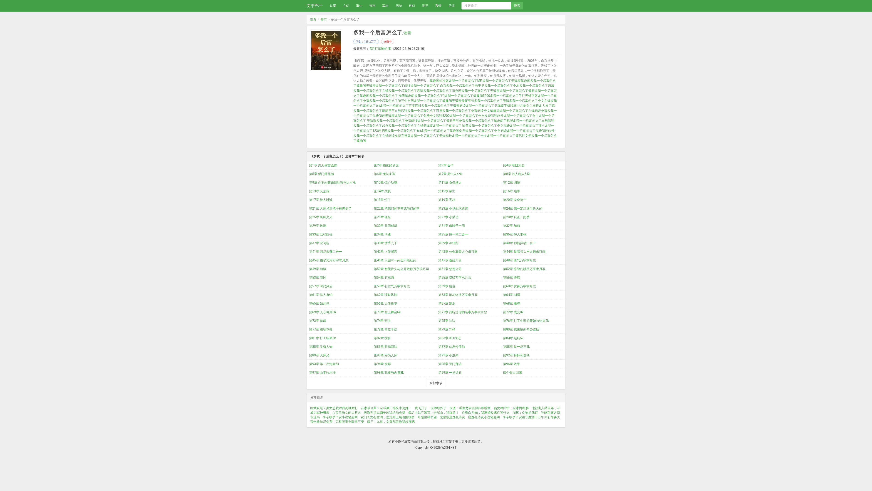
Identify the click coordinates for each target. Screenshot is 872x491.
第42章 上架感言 (385, 251)
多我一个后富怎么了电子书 (465, 86)
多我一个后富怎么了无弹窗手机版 (489, 106)
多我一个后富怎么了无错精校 (431, 136)
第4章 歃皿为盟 (514, 165)
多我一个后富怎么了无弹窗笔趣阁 (506, 81)
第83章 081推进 (449, 338)
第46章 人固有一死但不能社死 (395, 260)
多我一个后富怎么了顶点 (527, 126)
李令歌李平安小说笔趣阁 (340, 417)
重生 (359, 6)
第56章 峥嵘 (511, 277)
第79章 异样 (446, 329)
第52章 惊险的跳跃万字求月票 (524, 269)
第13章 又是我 (319, 191)
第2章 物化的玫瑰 (386, 165)
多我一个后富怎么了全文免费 (489, 126)
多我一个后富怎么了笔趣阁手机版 (489, 121)
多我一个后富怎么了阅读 (393, 86)
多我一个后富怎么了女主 (521, 116)
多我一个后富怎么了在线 (370, 91)
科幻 (412, 6)
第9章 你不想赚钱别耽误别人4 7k (332, 182)
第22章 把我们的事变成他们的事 (396, 208)
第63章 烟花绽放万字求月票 (458, 295)
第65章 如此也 (319, 303)
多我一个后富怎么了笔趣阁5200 (467, 96)
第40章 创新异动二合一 (519, 243)
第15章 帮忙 (446, 191)
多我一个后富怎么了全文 (469, 136)
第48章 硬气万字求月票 (519, 260)
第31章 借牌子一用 (451, 226)
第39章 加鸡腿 (448, 243)
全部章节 (436, 383)
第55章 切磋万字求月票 (454, 277)
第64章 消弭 (511, 295)
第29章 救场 (317, 226)
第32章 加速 (511, 226)
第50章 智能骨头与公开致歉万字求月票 (401, 269)
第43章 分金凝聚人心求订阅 (458, 251)
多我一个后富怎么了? (429, 96)
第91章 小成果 (448, 355)
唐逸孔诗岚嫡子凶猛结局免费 (384, 412)
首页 (333, 6)
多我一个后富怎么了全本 (501, 86)
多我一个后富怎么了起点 (370, 126)
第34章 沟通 (382, 234)
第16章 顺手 (511, 191)
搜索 (517, 6)
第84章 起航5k (513, 338)
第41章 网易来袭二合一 (325, 251)
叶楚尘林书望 (427, 417)
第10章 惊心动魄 (385, 182)
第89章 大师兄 (319, 355)
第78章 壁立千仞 (385, 329)
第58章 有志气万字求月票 (392, 286)
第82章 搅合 (382, 338)
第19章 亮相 (446, 200)
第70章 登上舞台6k (387, 312)
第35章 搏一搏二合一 (453, 234)
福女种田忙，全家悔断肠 (511, 408)
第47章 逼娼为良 (450, 260)
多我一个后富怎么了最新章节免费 (441, 121)
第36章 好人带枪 (514, 234)
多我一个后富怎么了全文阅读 (486, 131)
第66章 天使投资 (385, 303)
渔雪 (407, 33)
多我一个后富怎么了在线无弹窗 (410, 126)
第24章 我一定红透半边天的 (522, 208)
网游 (399, 6)
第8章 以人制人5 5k (516, 174)
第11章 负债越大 (450, 182)
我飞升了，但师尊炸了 (430, 408)
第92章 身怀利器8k (516, 355)
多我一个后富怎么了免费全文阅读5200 (422, 116)
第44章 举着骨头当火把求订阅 (524, 251)
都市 (372, 6)
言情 (438, 6)
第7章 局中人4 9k (450, 174)
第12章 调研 (511, 182)
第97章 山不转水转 (322, 372)
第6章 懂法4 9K (384, 174)
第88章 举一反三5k (516, 346)
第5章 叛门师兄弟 (321, 174)
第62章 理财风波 (385, 295)
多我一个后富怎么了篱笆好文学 (509, 136)
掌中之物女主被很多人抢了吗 (534, 106)
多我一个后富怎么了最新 (517, 91)
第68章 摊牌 (511, 303)
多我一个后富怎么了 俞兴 (428, 86)
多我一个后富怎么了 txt (404, 131)
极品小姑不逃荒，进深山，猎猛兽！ (433, 412)
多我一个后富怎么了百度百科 (400, 106)
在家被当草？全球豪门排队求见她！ (386, 408)
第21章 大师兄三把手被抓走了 (330, 208)
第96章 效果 (511, 364)
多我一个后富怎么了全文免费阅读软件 (477, 116)
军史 (385, 6)
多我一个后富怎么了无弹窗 (480, 91)
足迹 (451, 6)
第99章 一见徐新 (450, 372)
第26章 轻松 (382, 217)
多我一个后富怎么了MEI (466, 81)
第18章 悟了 (382, 200)
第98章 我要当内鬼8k (389, 372)
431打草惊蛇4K (380, 48)
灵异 (425, 6)
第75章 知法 (446, 321)
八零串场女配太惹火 (346, 412)
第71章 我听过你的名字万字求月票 (462, 312)
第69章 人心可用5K (322, 312)
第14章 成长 (382, 191)
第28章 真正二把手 (516, 217)
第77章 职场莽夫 (320, 329)
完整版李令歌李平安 (349, 421)
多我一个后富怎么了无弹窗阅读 (443, 106)
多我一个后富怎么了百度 (424, 111)
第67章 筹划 (446, 303)
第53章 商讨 (317, 277)
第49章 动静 (317, 269)
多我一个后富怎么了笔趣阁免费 (443, 131)
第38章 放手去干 (385, 243)
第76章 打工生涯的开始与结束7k (526, 321)
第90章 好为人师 (385, 355)
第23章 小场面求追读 (453, 208)
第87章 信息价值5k (451, 346)
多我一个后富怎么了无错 (491, 101)
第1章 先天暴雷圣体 (323, 165)
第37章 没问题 (319, 243)
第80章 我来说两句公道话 (521, 329)
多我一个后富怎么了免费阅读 (397, 121)
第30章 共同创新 (385, 226)
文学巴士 (315, 5)
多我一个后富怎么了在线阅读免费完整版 (382, 136)
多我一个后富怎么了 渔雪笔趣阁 (391, 96)
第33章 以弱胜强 (320, 234)
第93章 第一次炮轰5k (324, 364)
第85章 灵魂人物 (320, 346)
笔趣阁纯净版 (439, 81)
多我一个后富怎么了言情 (405, 91)
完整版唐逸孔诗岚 (452, 417)
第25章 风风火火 (320, 217)
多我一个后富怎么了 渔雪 (450, 126)
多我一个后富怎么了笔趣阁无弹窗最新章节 (444, 101)
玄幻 (346, 6)
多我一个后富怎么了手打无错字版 (514, 96)
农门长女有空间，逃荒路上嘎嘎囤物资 (388, 417)
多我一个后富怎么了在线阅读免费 (523, 111)
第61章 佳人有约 (320, 295)
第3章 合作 (445, 165)
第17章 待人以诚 (320, 200)
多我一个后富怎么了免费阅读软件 (531, 131)
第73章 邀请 (317, 321)
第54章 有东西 (384, 277)
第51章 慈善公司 (450, 269)
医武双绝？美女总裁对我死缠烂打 (334, 408)
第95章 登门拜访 (450, 364)
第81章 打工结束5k (322, 338)
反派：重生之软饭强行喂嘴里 (470, 408)
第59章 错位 (446, 286)
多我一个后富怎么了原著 (536, 86)
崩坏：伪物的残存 (525, 412)
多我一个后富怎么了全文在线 (529, 101)
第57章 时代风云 (320, 286)
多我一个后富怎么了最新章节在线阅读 (380, 111)
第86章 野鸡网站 (385, 346)
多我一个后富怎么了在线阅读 (533, 121)
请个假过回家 (512, 372)
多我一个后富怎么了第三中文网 (391, 101)
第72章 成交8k (513, 312)
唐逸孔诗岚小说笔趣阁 (484, 417)
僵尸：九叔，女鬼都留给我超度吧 (391, 421)
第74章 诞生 (382, 321)
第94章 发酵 (382, 364)
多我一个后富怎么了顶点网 (442, 91)
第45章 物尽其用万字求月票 (328, 260)
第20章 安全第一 (514, 200)
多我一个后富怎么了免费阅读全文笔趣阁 (471, 111)
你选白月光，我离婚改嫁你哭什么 (486, 412)
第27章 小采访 (448, 217)
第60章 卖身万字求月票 (519, 286)
